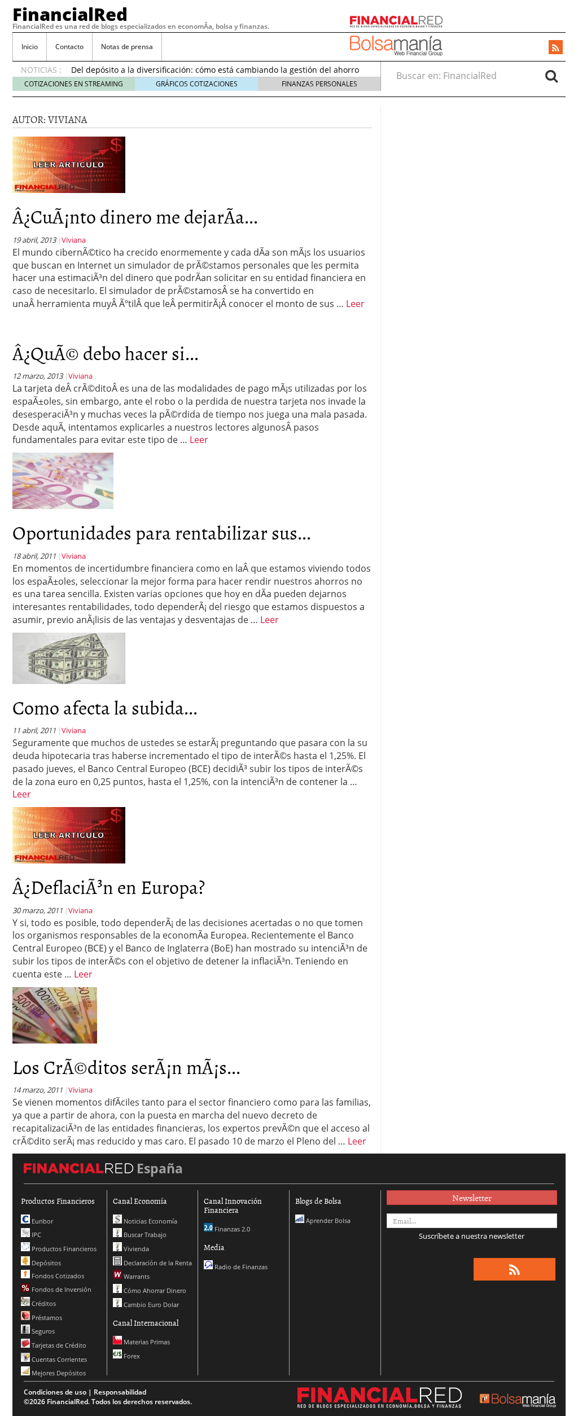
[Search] (551, 75)
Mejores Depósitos (58, 1373)
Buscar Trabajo (144, 1234)
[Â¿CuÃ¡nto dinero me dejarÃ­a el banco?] (68, 164)
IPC (35, 1234)
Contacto (69, 46)
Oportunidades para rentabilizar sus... (161, 532)
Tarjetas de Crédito (58, 1345)
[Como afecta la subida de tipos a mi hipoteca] (68, 657)
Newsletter (472, 1197)
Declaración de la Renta (157, 1263)
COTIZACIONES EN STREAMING (73, 84)
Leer (355, 303)
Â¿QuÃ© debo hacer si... (105, 352)
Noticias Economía (149, 1221)
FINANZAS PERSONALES (319, 84)
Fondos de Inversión (60, 1289)
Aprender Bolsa (327, 1220)
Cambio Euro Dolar (150, 1304)
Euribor (41, 1221)
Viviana (74, 240)
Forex (131, 1356)
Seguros (42, 1331)
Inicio (29, 46)
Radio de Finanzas (240, 1266)
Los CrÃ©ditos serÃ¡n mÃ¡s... (126, 1066)
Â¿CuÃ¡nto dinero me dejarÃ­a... (135, 215)
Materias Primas (146, 1342)
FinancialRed (70, 14)
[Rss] (555, 48)
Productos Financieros (63, 1248)
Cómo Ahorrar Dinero (154, 1290)
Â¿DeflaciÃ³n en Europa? (108, 886)
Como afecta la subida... (105, 706)
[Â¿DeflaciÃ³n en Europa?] (68, 834)
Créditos (43, 1303)
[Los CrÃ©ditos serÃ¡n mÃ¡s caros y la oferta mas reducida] (54, 1014)
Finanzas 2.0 (231, 1229)
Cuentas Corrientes (58, 1359)
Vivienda (135, 1248)
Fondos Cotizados (57, 1276)
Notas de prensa (127, 46)
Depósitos (45, 1263)
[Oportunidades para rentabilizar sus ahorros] (62, 480)
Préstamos (46, 1317)
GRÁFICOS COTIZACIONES (197, 84)
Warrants (136, 1276)
